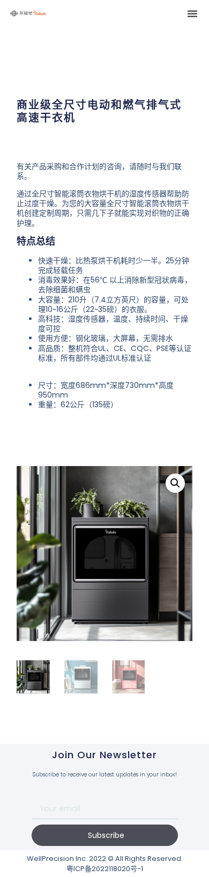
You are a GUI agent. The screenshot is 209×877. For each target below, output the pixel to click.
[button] (192, 13)
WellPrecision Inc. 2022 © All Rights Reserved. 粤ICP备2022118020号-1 (105, 863)
